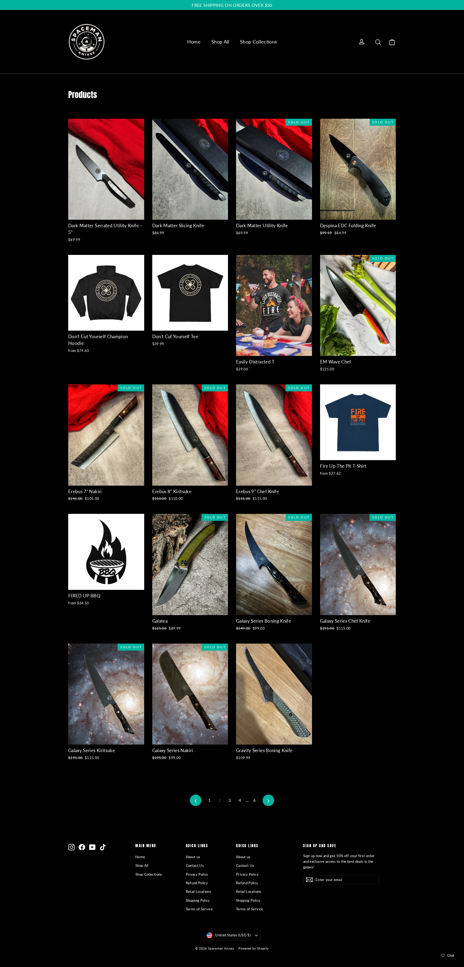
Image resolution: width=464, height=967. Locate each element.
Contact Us (195, 865)
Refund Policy (197, 883)
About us (193, 857)
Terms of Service (199, 909)
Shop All (220, 42)
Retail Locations (198, 891)
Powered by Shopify (253, 948)
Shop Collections (258, 42)
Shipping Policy (198, 900)
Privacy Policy (197, 874)
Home (194, 42)
